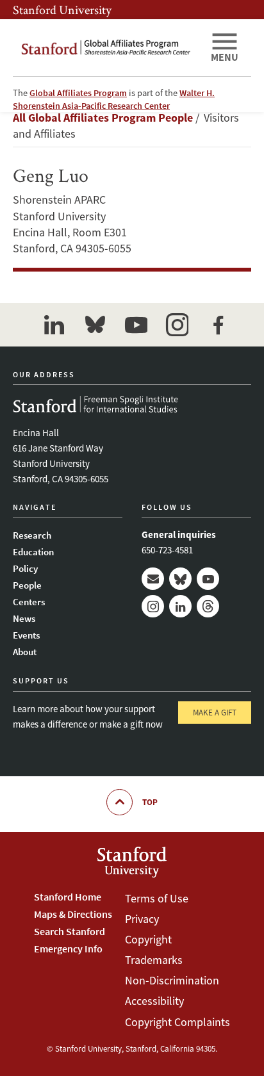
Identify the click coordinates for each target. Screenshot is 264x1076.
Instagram (153, 606)
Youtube (208, 578)
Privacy (142, 918)
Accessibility (154, 1000)
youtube (135, 324)
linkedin (53, 324)
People (27, 585)
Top (150, 802)
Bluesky (180, 578)
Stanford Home (67, 896)
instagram (176, 324)
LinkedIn (180, 606)
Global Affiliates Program (78, 93)
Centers (29, 602)
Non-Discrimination (172, 980)
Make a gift (214, 712)
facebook (217, 324)
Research (32, 535)
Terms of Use (156, 898)
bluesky (94, 324)
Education (33, 552)
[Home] (106, 47)
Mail (153, 578)
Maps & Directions (73, 914)
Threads (208, 606)
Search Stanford (69, 931)
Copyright (148, 939)
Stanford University (62, 9)
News (24, 618)
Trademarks (154, 959)
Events (26, 635)
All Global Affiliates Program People (103, 117)
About (25, 652)
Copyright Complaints (177, 1022)
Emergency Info (68, 948)
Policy (25, 568)
